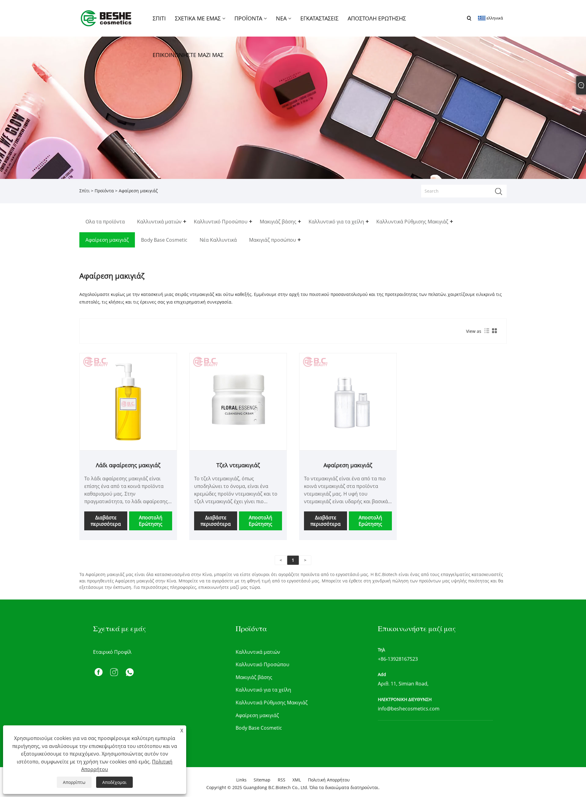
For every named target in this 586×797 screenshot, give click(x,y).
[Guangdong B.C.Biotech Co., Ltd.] (106, 18)
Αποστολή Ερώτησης (150, 520)
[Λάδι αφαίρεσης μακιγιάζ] (128, 401)
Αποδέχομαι (114, 782)
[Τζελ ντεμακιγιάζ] (238, 401)
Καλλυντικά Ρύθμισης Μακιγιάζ (272, 702)
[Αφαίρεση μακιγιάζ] (347, 401)
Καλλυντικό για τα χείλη (263, 689)
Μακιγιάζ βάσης (254, 677)
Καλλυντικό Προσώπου (262, 664)
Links (241, 780)
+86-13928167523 (398, 659)
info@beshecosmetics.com (409, 708)
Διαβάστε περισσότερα (106, 520)
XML (296, 780)
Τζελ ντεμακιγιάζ (238, 465)
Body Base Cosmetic (259, 727)
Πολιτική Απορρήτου (329, 780)
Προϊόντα (104, 191)
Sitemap (262, 780)
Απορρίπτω (74, 782)
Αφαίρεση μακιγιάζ (348, 465)
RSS (281, 780)
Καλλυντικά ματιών (258, 652)
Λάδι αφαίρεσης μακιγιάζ (128, 465)
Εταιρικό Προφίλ (112, 652)
